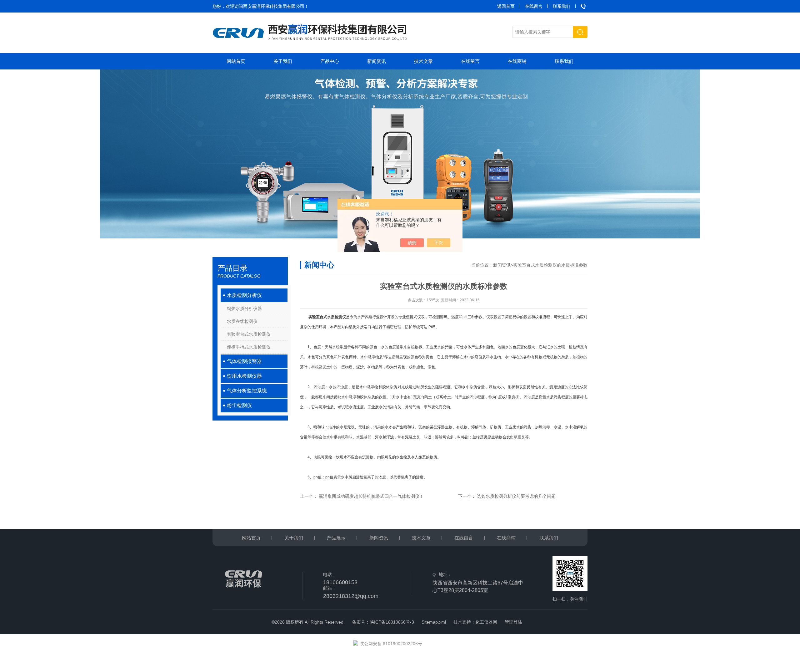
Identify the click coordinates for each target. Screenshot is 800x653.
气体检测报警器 (244, 361)
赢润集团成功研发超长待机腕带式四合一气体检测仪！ (371, 496)
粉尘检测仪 (239, 405)
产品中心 (329, 61)
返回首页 (506, 6)
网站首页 (236, 61)
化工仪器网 (486, 622)
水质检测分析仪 (244, 295)
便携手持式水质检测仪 (249, 346)
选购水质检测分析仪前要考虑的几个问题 (516, 496)
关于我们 (282, 61)
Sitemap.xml (434, 622)
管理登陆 (513, 622)
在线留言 (533, 6)
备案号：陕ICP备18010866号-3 (383, 622)
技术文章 (423, 61)
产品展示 (336, 537)
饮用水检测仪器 (244, 376)
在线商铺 (517, 61)
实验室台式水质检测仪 (249, 334)
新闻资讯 (376, 61)
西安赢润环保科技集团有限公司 (273, 6)
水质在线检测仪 (242, 321)
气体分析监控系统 (247, 390)
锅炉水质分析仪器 (244, 308)
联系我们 (561, 6)
